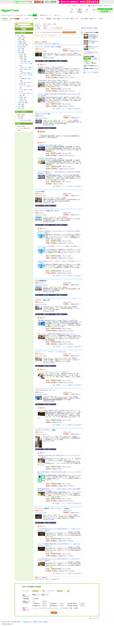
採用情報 (35, 622)
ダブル (50, 608)
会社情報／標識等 (6, 622)
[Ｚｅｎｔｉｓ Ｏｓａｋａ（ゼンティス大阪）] (75, 53)
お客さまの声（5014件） (41, 118)
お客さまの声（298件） (41, 513)
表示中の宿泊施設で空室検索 (90, 28)
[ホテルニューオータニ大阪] (75, 120)
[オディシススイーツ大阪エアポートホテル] (64, 217)
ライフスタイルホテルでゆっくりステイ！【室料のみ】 (53, 372)
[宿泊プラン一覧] (40, 61)
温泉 (19, 118)
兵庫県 (21, 97)
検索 (54, 613)
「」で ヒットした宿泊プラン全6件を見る (68, 573)
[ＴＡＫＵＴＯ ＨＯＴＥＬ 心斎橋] (74, 436)
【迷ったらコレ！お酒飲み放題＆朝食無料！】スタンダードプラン (56, 333)
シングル (36, 608)
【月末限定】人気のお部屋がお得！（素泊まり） (51, 145)
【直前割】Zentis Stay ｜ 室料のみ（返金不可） (50, 67)
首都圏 (20, 43)
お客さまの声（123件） (41, 304)
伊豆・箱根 (21, 45)
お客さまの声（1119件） (41, 394)
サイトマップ (83, 5)
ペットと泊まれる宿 (23, 120)
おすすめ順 (43, 32)
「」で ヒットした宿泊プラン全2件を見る (68, 346)
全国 (44, 24)
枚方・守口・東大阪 (25, 86)
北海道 (20, 37)
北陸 (19, 48)
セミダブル (44, 608)
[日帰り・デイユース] (50, 61)
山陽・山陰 (21, 102)
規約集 (40, 622)
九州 (19, 106)
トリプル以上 (64, 608)
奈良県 (21, 99)
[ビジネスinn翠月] (63, 198)
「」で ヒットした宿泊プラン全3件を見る (68, 108)
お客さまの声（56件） (41, 195)
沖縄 (19, 108)
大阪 (21, 60)
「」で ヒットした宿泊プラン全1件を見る (68, 385)
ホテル (89, 61)
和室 (71, 608)
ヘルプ (68, 5)
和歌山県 (21, 101)
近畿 (49, 24)
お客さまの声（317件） (41, 434)
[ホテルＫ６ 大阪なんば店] (74, 306)
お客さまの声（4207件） (41, 285)
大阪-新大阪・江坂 (25, 78)
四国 (19, 104)
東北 (19, 39)
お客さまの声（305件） (41, 356)
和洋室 (76, 608)
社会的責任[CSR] (26, 622)
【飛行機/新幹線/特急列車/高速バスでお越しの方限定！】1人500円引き (57, 320)
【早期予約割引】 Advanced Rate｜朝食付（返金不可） (53, 80)
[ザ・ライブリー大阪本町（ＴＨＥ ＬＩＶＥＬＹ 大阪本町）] (75, 515)
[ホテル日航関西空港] (64, 287)
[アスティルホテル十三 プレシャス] (75, 397)
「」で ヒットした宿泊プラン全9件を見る (68, 186)
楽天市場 (100, 5)
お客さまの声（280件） (41, 215)
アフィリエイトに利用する (92, 72)
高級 (19, 116)
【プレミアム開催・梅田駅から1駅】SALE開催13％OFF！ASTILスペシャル (58, 410)
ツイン (56, 608)
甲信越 (20, 47)
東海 (19, 50)
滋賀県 (21, 54)
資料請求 (45, 622)
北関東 (20, 41)
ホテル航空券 (92, 63)
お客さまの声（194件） (41, 51)
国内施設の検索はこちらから (91, 69)
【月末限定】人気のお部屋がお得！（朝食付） (50, 158)
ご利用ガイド (75, 5)
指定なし (45, 28)
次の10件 (57, 43)
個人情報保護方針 (16, 622)
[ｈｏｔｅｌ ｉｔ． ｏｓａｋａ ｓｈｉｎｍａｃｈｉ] (74, 358)
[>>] (82, 32)
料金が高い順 (58, 32)
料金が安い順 (50, 32)
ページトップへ (95, 618)
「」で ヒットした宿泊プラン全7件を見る (68, 275)
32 (47, 43)
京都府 (21, 56)
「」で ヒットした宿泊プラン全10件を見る (67, 503)
